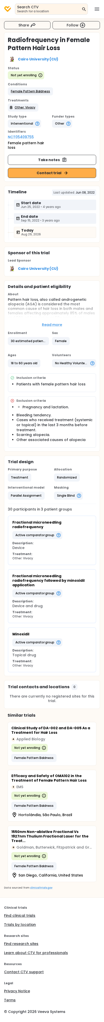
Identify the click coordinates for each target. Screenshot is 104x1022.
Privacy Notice (17, 991)
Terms (10, 1000)
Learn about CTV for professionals (36, 952)
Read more (52, 324)
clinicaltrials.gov (41, 888)
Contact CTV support (24, 971)
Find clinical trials (19, 915)
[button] (30, 91)
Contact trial (49, 172)
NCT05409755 (21, 137)
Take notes (49, 159)
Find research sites (21, 943)
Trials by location (20, 924)
